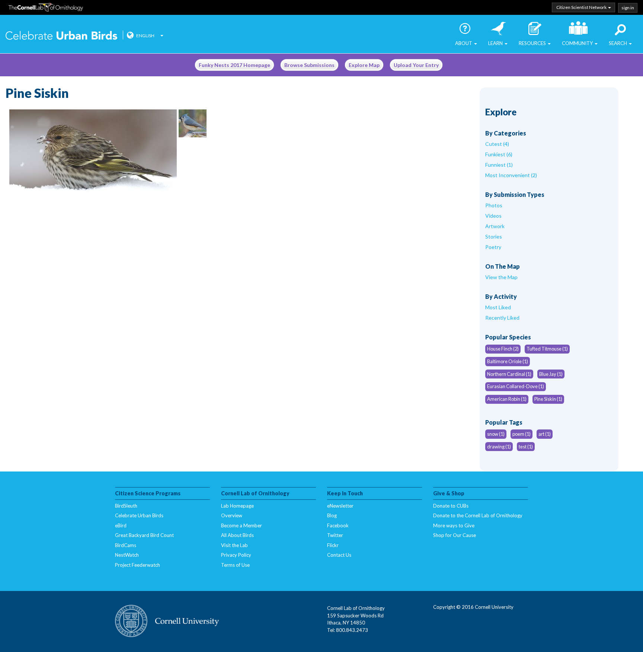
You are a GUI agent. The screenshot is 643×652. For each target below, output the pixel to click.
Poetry (493, 247)
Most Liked (498, 307)
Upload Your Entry (416, 65)
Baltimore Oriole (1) (507, 361)
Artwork (495, 226)
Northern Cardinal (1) (509, 374)
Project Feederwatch (137, 565)
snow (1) (496, 434)
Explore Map (364, 65)
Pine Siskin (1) (548, 399)
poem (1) (521, 434)
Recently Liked (502, 317)
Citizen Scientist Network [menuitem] (581, 7)
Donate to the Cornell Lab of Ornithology (477, 515)
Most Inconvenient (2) (511, 175)
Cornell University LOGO (167, 621)
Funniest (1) (499, 165)
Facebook (338, 525)
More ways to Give (453, 525)
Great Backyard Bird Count (144, 535)
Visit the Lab (234, 545)
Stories (493, 236)
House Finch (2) (503, 349)
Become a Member (241, 525)
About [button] (464, 43)
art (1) (544, 434)
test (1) (526, 447)
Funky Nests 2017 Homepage (234, 65)
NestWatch (127, 555)
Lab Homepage (237, 506)
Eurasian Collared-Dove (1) (515, 386)
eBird (121, 525)
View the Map (501, 277)
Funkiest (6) (498, 154)
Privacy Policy (236, 555)
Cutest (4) (497, 144)
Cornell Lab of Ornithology (46, 8)
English (145, 35)
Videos (493, 215)
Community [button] (578, 43)
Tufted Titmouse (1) (547, 349)
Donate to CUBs (450, 506)
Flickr (333, 545)
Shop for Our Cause (454, 535)
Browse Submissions (309, 65)
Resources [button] (533, 43)
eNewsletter (340, 506)
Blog (332, 515)
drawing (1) (499, 447)
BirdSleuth (126, 506)
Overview (231, 515)
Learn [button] (496, 43)
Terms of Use (235, 565)
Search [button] (618, 43)
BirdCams (125, 545)
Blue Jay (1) (551, 374)
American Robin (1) (507, 399)
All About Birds (237, 535)
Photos (493, 205)
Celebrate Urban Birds (61, 36)
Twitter (335, 535)
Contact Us (339, 555)
